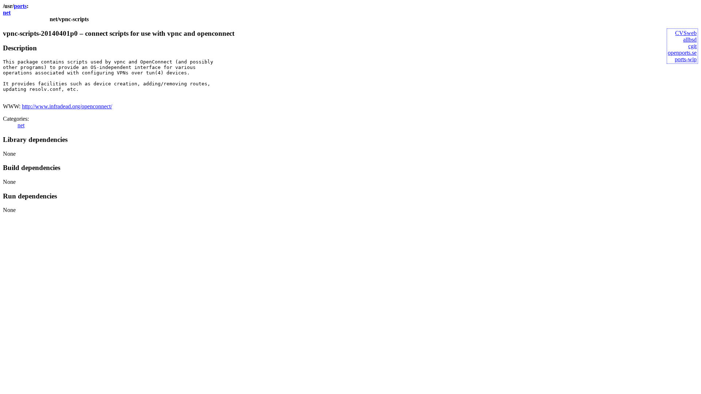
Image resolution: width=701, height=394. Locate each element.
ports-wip (686, 59)
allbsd (690, 39)
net (7, 12)
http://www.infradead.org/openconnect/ (67, 106)
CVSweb (686, 33)
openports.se (682, 53)
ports (20, 6)
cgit (692, 46)
